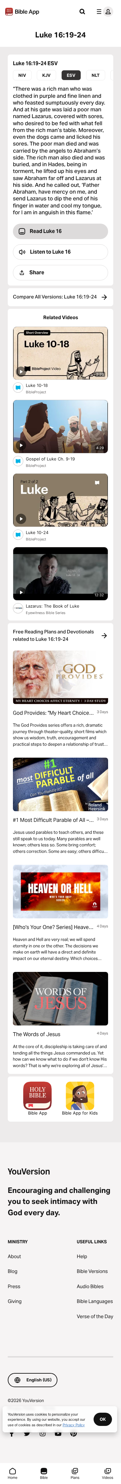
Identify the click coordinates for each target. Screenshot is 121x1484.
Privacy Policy (74, 1424)
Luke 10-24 (42, 532)
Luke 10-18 (42, 385)
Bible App (37, 1113)
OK (103, 1419)
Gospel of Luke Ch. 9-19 (56, 458)
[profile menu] (103, 11)
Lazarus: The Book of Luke (59, 606)
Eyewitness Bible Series (46, 613)
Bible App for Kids (80, 1113)
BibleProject (36, 392)
